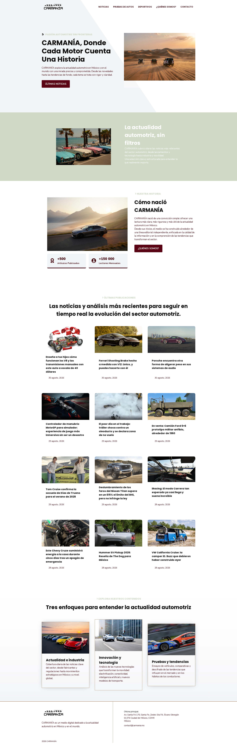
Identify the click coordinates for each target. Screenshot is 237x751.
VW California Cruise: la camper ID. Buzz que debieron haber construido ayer (171, 556)
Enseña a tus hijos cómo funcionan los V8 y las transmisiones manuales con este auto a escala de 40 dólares (65, 364)
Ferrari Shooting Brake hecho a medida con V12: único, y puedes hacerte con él (118, 364)
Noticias (103, 6)
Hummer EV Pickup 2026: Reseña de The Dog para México (115, 556)
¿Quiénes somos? (166, 6)
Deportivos (145, 6)
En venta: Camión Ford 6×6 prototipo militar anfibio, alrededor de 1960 (169, 429)
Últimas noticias (55, 84)
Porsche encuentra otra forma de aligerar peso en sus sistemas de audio (171, 364)
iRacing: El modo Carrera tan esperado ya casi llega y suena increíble (170, 492)
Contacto (186, 6)
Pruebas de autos (123, 6)
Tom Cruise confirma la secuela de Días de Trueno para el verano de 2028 (63, 492)
